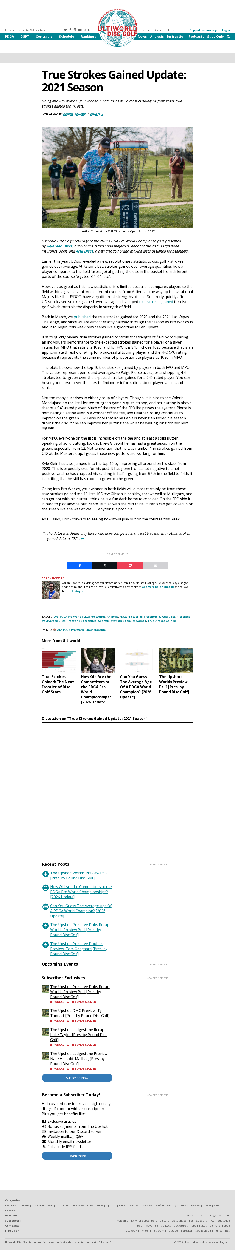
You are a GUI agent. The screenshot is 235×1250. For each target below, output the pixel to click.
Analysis (157, 36)
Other (122, 1205)
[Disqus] (117, 787)
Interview (78, 1205)
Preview (147, 1205)
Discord (159, 30)
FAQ (212, 1220)
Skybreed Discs (59, 246)
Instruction (176, 36)
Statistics (117, 620)
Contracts (44, 36)
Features (10, 1205)
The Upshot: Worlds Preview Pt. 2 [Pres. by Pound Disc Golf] (78, 875)
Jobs (193, 1225)
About (139, 1225)
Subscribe (224, 1220)
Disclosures (180, 1225)
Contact (166, 1225)
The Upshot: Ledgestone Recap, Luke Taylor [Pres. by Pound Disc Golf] (78, 1034)
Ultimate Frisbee (220, 1225)
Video (217, 1205)
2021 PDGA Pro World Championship (81, 629)
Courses (24, 1205)
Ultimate (171, 30)
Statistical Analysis (96, 620)
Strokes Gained (135, 620)
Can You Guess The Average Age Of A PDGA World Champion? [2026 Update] (81, 910)
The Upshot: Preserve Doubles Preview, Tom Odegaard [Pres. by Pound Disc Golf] (78, 948)
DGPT (24, 36)
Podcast (134, 1205)
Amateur (224, 1215)
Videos (147, 30)
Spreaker (186, 1230)
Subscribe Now (77, 1078)
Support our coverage (204, 30)
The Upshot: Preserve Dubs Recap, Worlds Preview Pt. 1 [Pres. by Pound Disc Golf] (80, 929)
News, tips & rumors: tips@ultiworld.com (25, 29)
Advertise (152, 1225)
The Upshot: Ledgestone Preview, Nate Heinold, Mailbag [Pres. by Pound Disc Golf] (79, 1058)
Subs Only (215, 36)
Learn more (77, 1155)
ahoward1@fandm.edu (158, 586)
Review (195, 1205)
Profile (159, 1205)
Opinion (111, 1205)
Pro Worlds (74, 620)
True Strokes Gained (162, 620)
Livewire (10, 1210)
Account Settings (182, 1220)
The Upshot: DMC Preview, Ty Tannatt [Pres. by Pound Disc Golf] (79, 1013)
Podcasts (196, 36)
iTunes (218, 1230)
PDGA (9, 36)
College (211, 1215)
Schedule (66, 36)
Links (90, 1205)
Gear (50, 1205)
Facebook (131, 1230)
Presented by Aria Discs (159, 616)
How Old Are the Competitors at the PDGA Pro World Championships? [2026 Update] (81, 891)
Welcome (122, 1220)
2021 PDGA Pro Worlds (68, 616)
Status (203, 1225)
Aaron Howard (74, 113)
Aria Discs (84, 251)
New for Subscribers (144, 1220)
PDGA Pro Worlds (131, 616)
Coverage (38, 1205)
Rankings (88, 36)
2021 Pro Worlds (94, 616)
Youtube (172, 1230)
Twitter (144, 1230)
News (142, 36)
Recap (184, 1205)
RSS (227, 1230)
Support (201, 1220)
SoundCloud (203, 1230)
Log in (226, 30)
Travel (207, 1205)
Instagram (79, 591)
